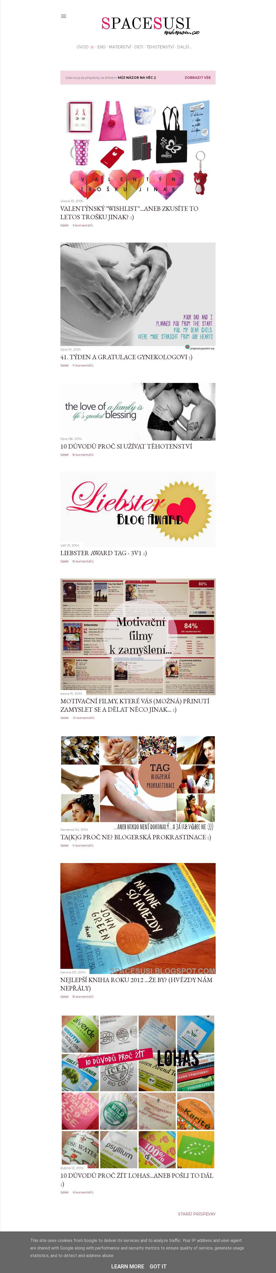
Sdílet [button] (64, 225)
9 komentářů (83, 365)
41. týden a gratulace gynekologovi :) (126, 357)
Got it (158, 1266)
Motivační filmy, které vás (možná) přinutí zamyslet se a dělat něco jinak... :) (134, 705)
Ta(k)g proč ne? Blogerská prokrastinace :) (135, 837)
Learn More (127, 1266)
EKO (101, 47)
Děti (138, 47)
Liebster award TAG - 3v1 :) (103, 553)
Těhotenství (160, 47)
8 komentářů (83, 455)
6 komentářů (83, 1192)
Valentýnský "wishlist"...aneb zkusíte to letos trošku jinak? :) (129, 212)
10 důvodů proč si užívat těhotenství (126, 446)
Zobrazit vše (198, 78)
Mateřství (120, 47)
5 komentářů (83, 225)
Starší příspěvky (197, 1214)
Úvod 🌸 (85, 47)
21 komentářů (83, 718)
